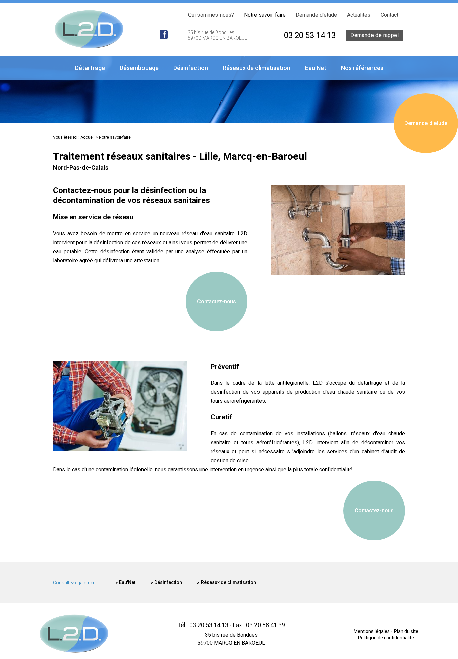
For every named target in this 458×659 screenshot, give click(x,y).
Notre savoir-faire (265, 15)
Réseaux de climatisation (256, 67)
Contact (389, 15)
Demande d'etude (425, 123)
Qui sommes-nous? (211, 15)
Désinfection (190, 67)
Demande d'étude (316, 15)
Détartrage (90, 67)
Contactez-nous (216, 301)
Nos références (362, 67)
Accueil (87, 137)
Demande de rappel (374, 35)
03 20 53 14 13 (310, 35)
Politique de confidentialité (386, 637)
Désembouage (139, 67)
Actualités (358, 15)
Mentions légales (372, 631)
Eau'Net (315, 67)
